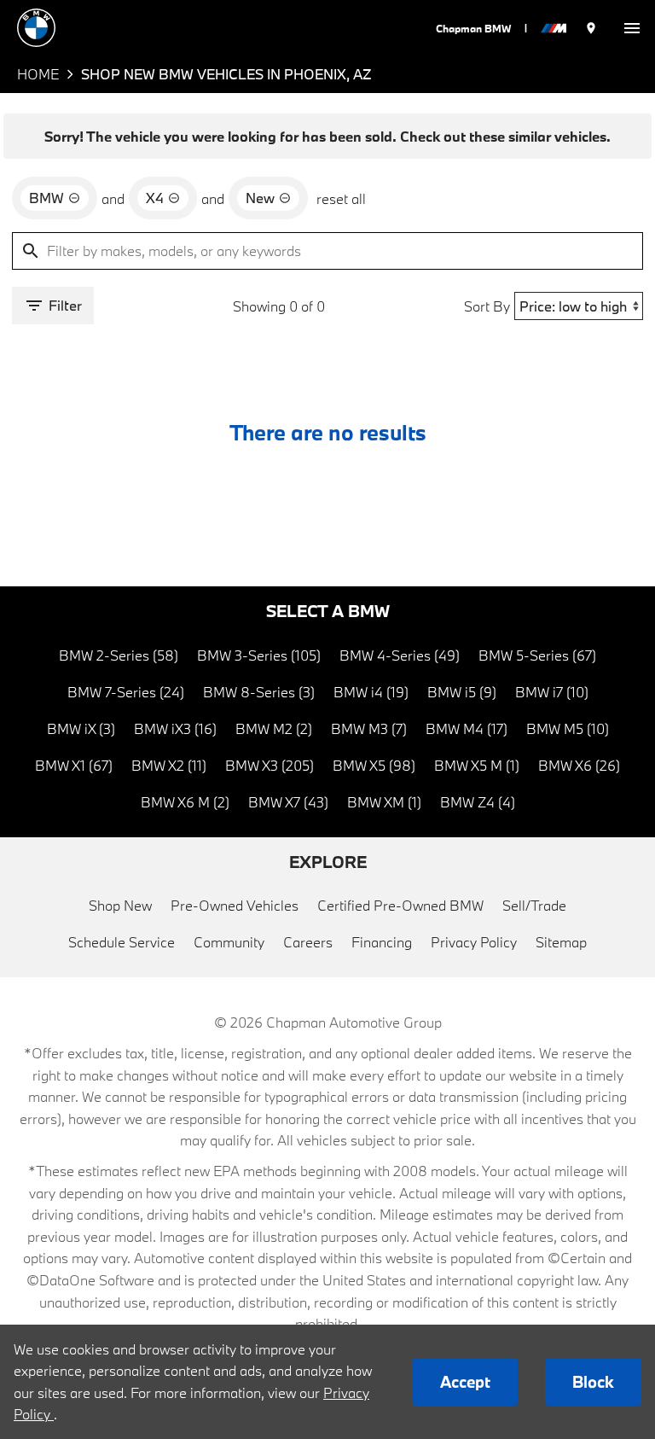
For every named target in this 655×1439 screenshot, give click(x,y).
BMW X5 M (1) (476, 765)
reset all (341, 198)
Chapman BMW (473, 28)
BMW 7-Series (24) (125, 692)
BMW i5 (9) (461, 692)
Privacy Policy (474, 942)
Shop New (120, 905)
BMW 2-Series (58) (118, 655)
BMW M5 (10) (567, 728)
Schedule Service (121, 942)
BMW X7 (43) (288, 802)
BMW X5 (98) (374, 765)
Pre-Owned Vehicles (235, 905)
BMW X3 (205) (269, 765)
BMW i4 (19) (371, 692)
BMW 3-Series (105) (259, 655)
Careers (308, 942)
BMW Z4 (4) (477, 802)
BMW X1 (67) (74, 765)
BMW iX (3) (81, 728)
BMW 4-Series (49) (399, 655)
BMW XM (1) (384, 802)
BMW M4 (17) (466, 728)
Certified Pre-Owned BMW (400, 905)
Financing (381, 942)
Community (229, 942)
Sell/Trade (534, 905)
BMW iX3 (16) (175, 728)
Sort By (487, 306)
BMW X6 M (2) (185, 802)
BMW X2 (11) (168, 765)
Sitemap (561, 942)
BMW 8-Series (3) (259, 692)
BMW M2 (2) (273, 728)
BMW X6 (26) (579, 765)
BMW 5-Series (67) (537, 655)
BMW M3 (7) (369, 728)
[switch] (632, 27)
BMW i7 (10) (551, 692)
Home (38, 74)
